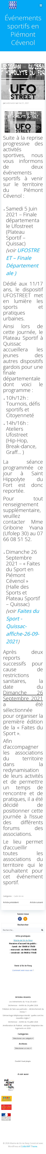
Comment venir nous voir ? (23, 970)
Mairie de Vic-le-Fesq (23, 940)
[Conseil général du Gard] (23, 1098)
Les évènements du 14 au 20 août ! (23, 1001)
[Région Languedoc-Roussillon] (23, 1107)
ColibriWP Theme (29, 1146)
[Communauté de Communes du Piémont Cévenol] (23, 1085)
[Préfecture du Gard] (23, 1116)
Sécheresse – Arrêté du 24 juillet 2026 (23, 1005)
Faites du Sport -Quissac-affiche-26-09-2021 (22, 626)
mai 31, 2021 (24, 103)
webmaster (10, 103)
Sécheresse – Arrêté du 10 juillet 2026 (23, 1022)
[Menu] (41, 5)
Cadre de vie (19, 896)
